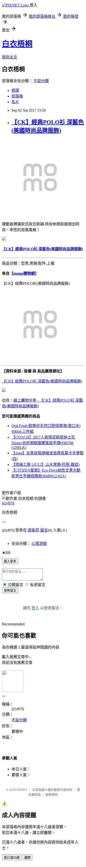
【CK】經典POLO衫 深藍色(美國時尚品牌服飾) (42, 381)
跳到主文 (9, 57)
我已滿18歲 (12, 857)
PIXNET (22, 790)
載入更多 (10, 561)
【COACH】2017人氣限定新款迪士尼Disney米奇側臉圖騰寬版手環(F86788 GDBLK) (43, 442)
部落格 (17, 96)
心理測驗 (39, 544)
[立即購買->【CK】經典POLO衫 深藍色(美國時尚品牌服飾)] (40, 214)
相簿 (15, 90)
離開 (27, 857)
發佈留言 (10, 590)
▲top (6, 552)
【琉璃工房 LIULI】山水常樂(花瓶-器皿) (45, 464)
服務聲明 (51, 794)
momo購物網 (24, 273)
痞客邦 (33, 530)
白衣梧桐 (17, 44)
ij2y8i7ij (8, 503)
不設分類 (41, 81)
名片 (15, 102)
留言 (44, 530)
